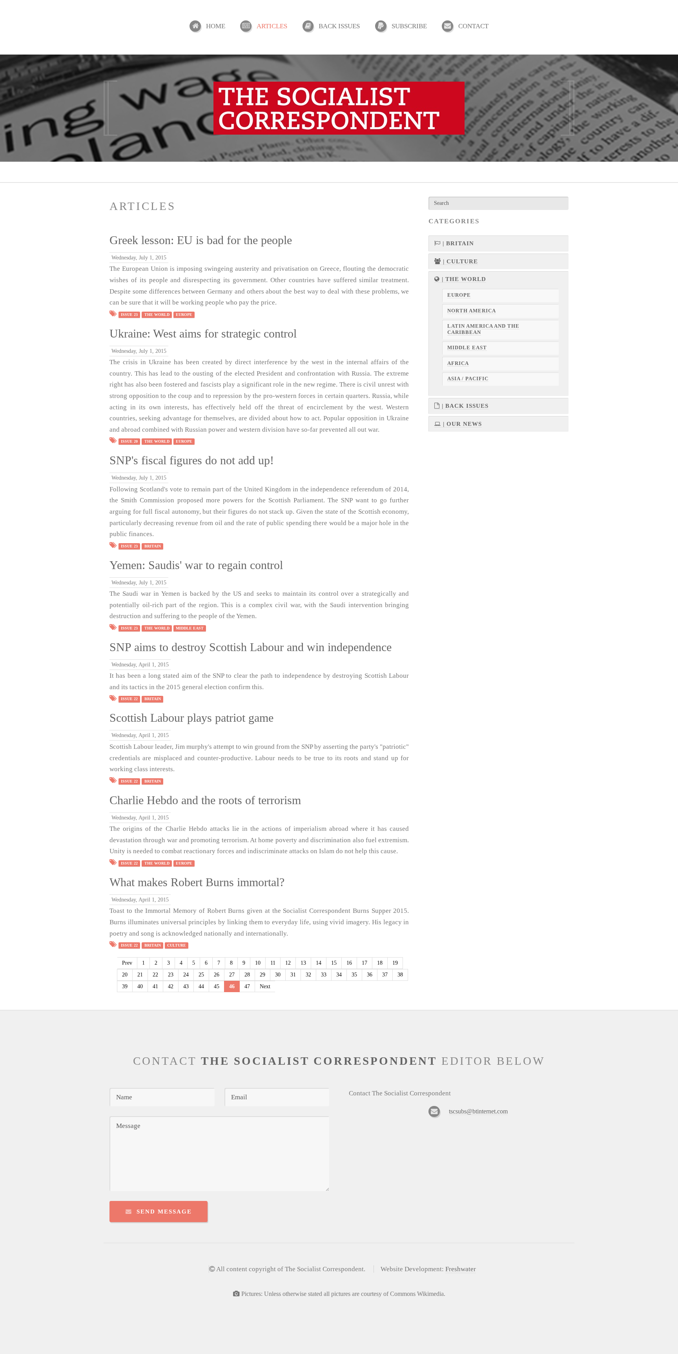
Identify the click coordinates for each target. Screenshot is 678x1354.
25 (201, 975)
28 (247, 975)
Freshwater (460, 1269)
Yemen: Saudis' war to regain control (196, 565)
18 (380, 963)
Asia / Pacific (467, 378)
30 (278, 975)
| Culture (459, 261)
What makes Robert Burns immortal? (196, 882)
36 (369, 975)
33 (323, 975)
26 (216, 975)
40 (140, 986)
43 (186, 986)
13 (303, 963)
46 (232, 986)
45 (216, 986)
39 (125, 986)
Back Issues (339, 26)
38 (400, 975)
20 (125, 975)
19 (395, 963)
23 (170, 975)
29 (262, 975)
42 (170, 986)
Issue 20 (129, 441)
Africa (458, 363)
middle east (190, 628)
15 (334, 963)
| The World (463, 279)
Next (265, 986)
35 (354, 975)
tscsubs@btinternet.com (478, 1111)
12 (288, 963)
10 (258, 963)
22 (155, 975)
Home (215, 26)
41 (155, 986)
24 (186, 975)
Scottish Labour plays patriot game (191, 717)
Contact (473, 26)
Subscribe (409, 26)
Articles (272, 26)
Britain (152, 546)
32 (308, 975)
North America (471, 311)
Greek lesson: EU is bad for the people (200, 240)
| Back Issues (464, 406)
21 (140, 975)
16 (349, 963)
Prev (127, 963)
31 (293, 975)
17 (364, 963)
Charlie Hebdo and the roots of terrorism (205, 800)
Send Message (164, 1211)
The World (157, 314)
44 (201, 986)
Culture (176, 945)
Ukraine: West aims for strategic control (203, 333)
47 (247, 986)
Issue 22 (129, 699)
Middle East (467, 347)
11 (272, 963)
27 (232, 975)
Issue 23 (129, 314)
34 (339, 975)
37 (385, 975)
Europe (184, 314)
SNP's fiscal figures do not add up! (191, 460)
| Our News (461, 424)
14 (318, 963)
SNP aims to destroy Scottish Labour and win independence (250, 647)
